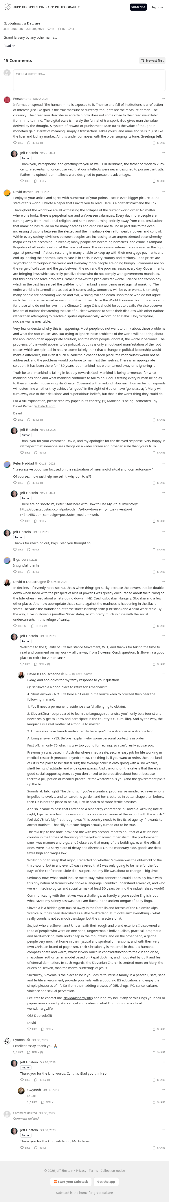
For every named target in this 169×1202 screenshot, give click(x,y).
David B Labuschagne (29, 581)
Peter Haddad (23, 463)
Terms (93, 1170)
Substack (62, 1193)
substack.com (45, 406)
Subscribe (138, 7)
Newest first (155, 60)
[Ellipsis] (163, 98)
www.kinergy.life (40, 1008)
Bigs (16, 559)
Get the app (106, 1181)
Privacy (81, 1170)
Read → (9, 45)
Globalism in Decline (22, 23)
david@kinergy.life (78, 998)
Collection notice (113, 1170)
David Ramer (23, 191)
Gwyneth (34, 1089)
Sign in (157, 7)
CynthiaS (19, 1040)
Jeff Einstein (13, 28)
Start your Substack (73, 1181)
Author (26, 158)
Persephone (22, 98)
